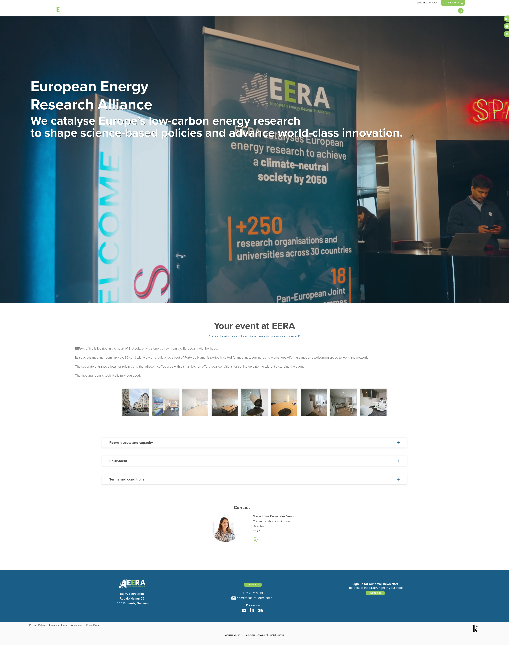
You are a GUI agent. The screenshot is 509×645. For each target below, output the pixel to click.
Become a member (427, 3)
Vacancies (76, 625)
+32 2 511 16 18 (253, 593)
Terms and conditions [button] (126, 479)
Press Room (93, 625)
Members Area (451, 3)
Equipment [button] (118, 461)
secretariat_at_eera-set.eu (254, 598)
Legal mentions (58, 625)
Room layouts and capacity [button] (131, 442)
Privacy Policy (37, 625)
